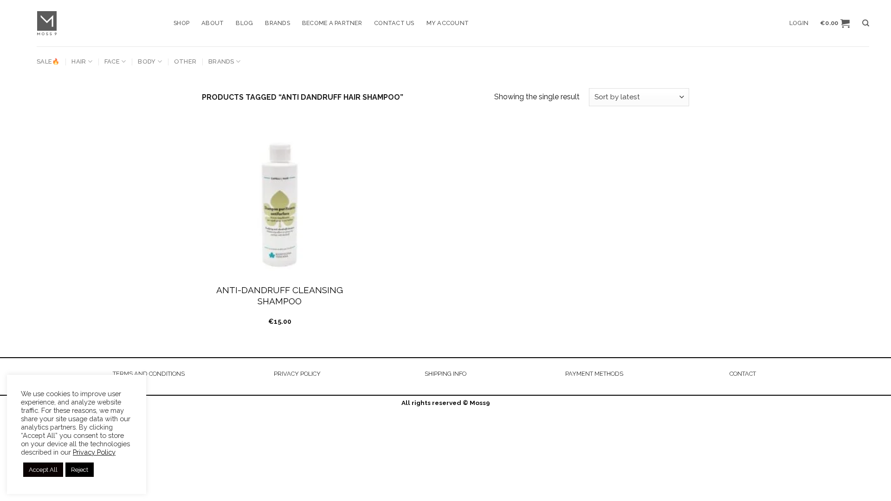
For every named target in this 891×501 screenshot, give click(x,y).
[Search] (865, 23)
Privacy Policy (94, 452)
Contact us (394, 22)
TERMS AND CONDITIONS (149, 373)
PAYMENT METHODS (594, 373)
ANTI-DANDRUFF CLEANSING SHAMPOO (279, 296)
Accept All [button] (43, 469)
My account (447, 22)
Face (112, 61)
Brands (277, 22)
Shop (181, 22)
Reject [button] (79, 469)
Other (185, 61)
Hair (78, 61)
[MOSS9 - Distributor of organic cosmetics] (98, 23)
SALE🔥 (48, 61)
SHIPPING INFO (445, 373)
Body (146, 61)
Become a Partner (332, 22)
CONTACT (743, 373)
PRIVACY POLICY (297, 373)
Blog (244, 22)
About (212, 22)
